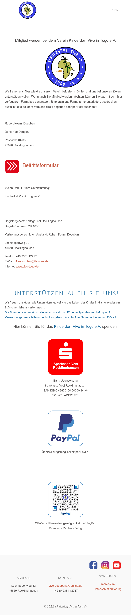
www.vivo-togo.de (27, 266)
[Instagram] (105, 565)
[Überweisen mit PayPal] (65, 428)
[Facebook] (93, 565)
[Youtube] (117, 565)
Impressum (107, 584)
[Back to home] (18, 10)
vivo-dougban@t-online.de (31, 261)
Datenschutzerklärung (108, 589)
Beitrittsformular (41, 164)
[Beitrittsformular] (12, 166)
